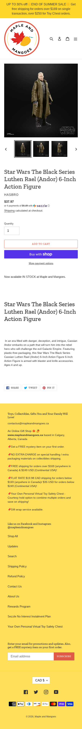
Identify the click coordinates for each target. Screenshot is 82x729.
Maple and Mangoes (45, 716)
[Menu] (76, 39)
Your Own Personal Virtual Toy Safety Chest (35, 626)
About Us (13, 596)
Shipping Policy (17, 566)
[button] (27, 205)
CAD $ (39, 680)
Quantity (9, 223)
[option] (23, 149)
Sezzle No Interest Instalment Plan (29, 616)
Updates (13, 546)
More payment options (41, 263)
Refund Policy (16, 576)
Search (12, 556)
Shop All (13, 536)
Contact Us (15, 586)
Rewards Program (19, 606)
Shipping (9, 210)
